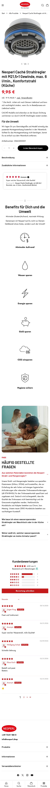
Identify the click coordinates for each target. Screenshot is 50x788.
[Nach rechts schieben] (28, 64)
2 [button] (23, 697)
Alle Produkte (13, 13)
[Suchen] (42, 5)
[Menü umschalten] (2, 5)
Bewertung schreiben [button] (25, 590)
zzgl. (24, 97)
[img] (7, 606)
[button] (25, 181)
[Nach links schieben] (22, 64)
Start (3, 13)
